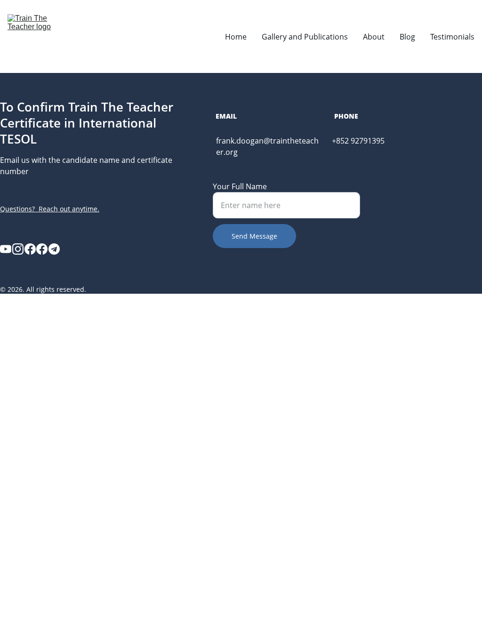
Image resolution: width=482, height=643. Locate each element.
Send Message (254, 236)
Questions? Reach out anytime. (49, 208)
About (374, 37)
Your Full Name (240, 186)
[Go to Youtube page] (5, 249)
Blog (407, 37)
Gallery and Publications (305, 37)
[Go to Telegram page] (54, 249)
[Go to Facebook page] (30, 249)
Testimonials (452, 37)
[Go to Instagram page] (18, 249)
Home (236, 37)
